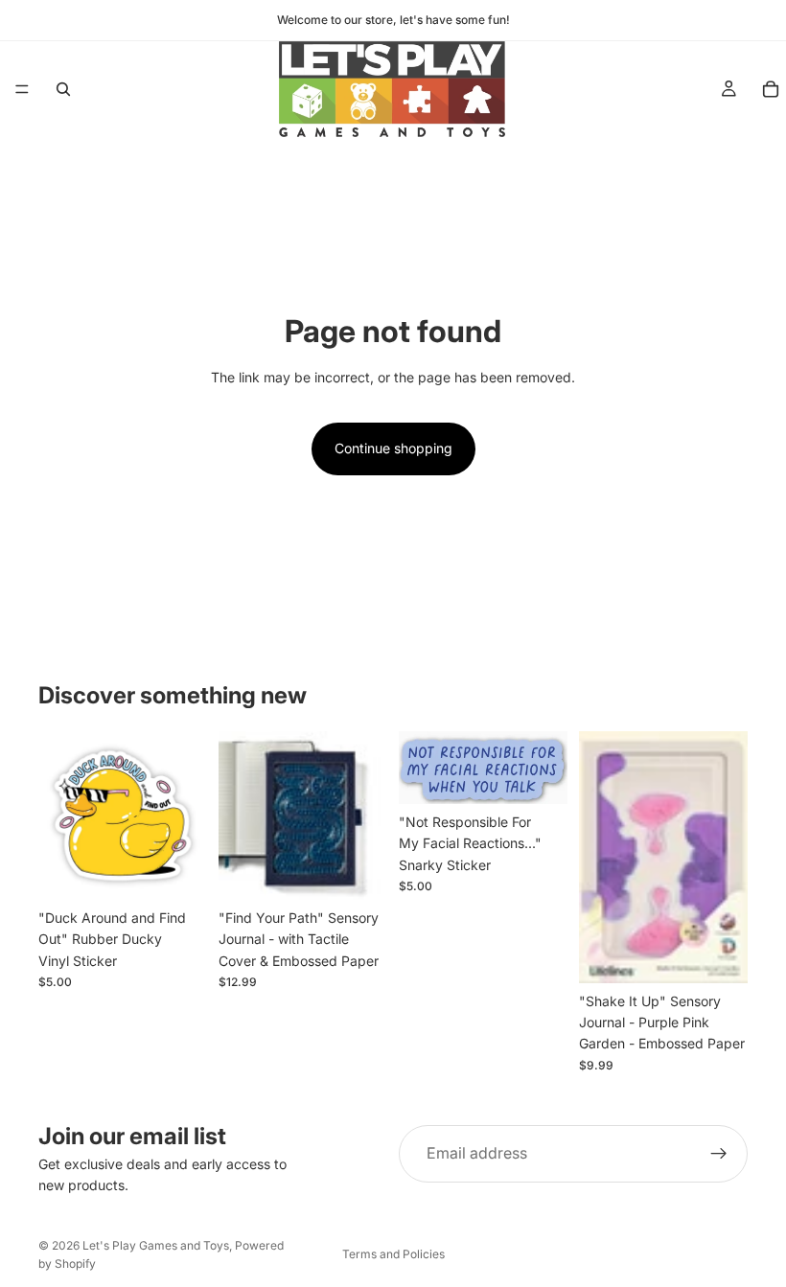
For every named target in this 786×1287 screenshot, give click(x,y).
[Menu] (22, 89)
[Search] (63, 89)
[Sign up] (719, 1154)
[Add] (177, 870)
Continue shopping (393, 448)
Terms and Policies (393, 1254)
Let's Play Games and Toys (155, 1245)
